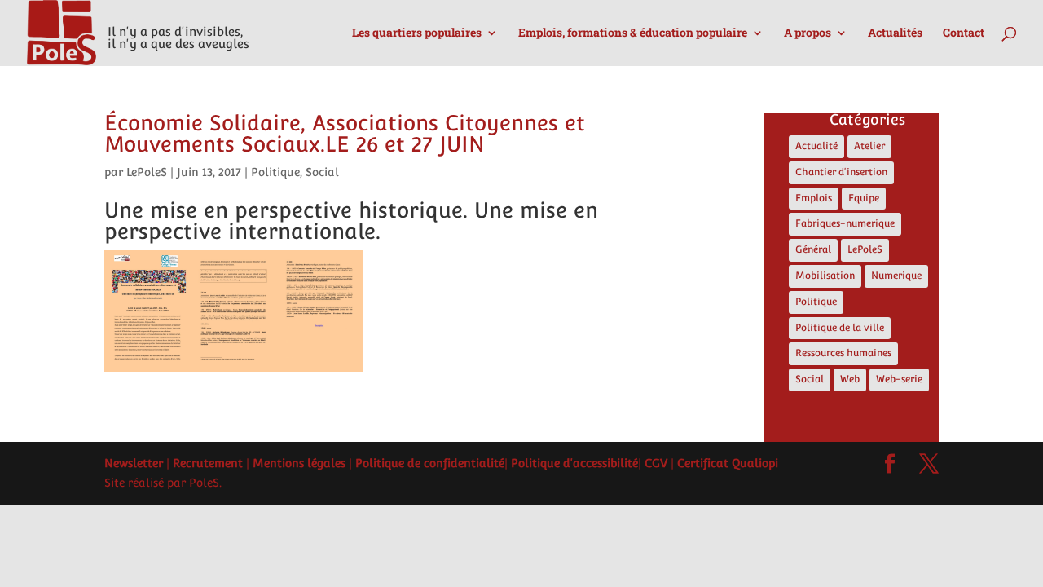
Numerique (896, 275)
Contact (963, 33)
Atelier (869, 146)
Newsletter (133, 463)
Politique (275, 172)
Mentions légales (299, 463)
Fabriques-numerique (845, 223)
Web (850, 379)
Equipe (863, 198)
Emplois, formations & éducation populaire (632, 33)
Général (813, 249)
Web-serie (899, 379)
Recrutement (208, 463)
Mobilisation (825, 275)
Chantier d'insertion (841, 172)
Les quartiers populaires (417, 33)
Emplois (813, 198)
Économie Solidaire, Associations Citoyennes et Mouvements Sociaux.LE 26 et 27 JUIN (344, 133)
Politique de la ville (839, 327)
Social (322, 172)
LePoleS (146, 172)
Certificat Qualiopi (727, 463)
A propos (807, 33)
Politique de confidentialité (429, 463)
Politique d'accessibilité (574, 463)
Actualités (895, 33)
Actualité (816, 146)
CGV (656, 463)
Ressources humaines (843, 353)
